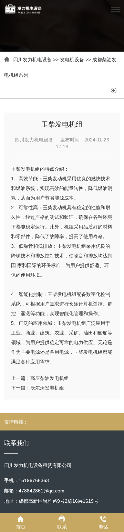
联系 (62, 527)
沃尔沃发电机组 (47, 388)
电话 (103, 527)
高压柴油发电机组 (49, 378)
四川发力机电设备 (32, 59)
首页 (20, 527)
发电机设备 (72, 59)
